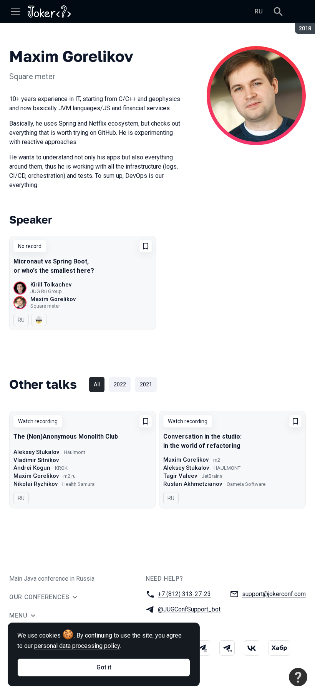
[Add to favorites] (145, 246)
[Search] (278, 11)
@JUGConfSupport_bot (189, 609)
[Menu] (15, 11)
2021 (146, 384)
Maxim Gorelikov (53, 299)
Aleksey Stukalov (36, 452)
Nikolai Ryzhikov (35, 484)
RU (259, 11)
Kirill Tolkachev (50, 285)
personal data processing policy (77, 645)
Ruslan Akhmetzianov (192, 484)
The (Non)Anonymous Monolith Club (65, 436)
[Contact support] (298, 677)
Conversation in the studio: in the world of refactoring (202, 441)
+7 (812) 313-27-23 (184, 594)
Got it (103, 667)
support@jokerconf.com (274, 594)
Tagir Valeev (180, 476)
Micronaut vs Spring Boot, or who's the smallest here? (53, 266)
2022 (120, 384)
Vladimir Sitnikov (36, 460)
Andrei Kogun (31, 468)
